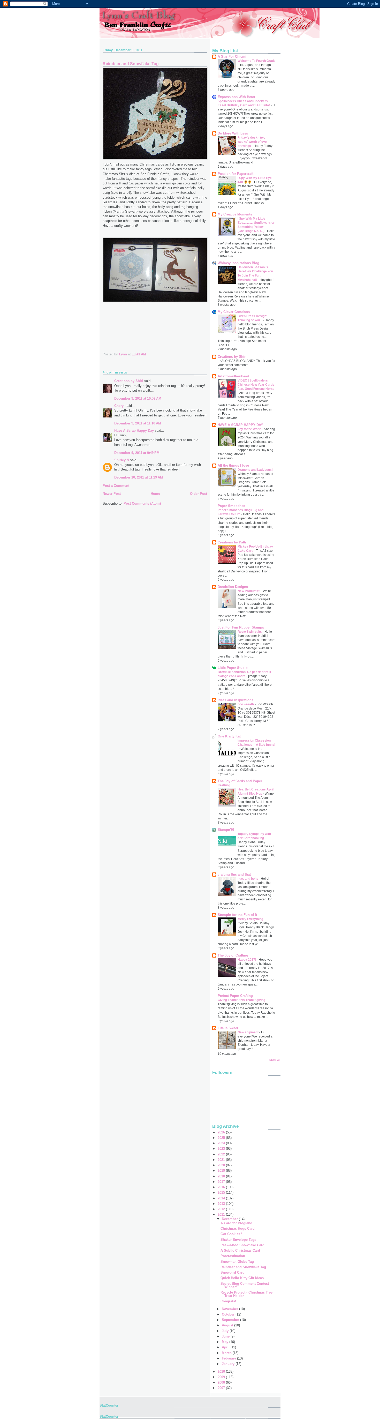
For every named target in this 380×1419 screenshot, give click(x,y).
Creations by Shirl (128, 381)
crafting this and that (234, 874)
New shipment (248, 1032)
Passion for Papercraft (235, 174)
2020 (222, 1165)
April (226, 1347)
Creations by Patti (232, 542)
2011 (222, 1214)
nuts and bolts (248, 878)
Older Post (198, 494)
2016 (222, 1187)
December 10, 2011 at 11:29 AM (138, 477)
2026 (222, 1132)
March (227, 1353)
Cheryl (119, 406)
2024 (222, 1143)
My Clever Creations (234, 312)
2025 (222, 1138)
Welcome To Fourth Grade (257, 61)
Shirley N (121, 460)
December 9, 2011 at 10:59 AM (137, 398)
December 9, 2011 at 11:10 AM (137, 423)
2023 (222, 1149)
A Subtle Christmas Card (240, 1250)
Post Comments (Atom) (142, 503)
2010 (222, 1371)
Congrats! (228, 1301)
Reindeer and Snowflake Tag (243, 1267)
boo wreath (246, 704)
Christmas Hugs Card (238, 1228)
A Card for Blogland (236, 1223)
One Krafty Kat (229, 736)
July (226, 1331)
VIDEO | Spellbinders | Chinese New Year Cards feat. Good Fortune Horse (256, 385)
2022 (222, 1154)
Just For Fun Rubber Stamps (241, 627)
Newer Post (112, 494)
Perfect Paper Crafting (235, 996)
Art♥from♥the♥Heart (233, 376)
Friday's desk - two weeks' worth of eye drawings (252, 142)
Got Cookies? (231, 1234)
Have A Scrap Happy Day (134, 430)
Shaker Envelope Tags (238, 1240)
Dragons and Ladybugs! (255, 470)
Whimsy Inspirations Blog (238, 263)
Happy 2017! (247, 959)
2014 (222, 1198)
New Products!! (249, 591)
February (229, 1358)
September (231, 1320)
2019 (222, 1170)
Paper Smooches (231, 506)
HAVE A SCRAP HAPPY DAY (240, 425)
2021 (222, 1160)
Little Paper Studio (233, 668)
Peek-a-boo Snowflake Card (242, 1245)
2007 (222, 1388)
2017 (222, 1182)
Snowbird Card (233, 1272)
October (228, 1314)
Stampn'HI (226, 830)
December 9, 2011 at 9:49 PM (136, 453)
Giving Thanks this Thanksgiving (242, 1000)
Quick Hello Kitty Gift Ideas (242, 1278)
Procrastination (233, 1256)
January (228, 1364)
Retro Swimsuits (250, 631)
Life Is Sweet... (229, 1028)
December (230, 1219)
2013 (222, 1204)
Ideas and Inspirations (235, 700)
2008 (222, 1382)
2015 (222, 1192)
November (230, 1309)
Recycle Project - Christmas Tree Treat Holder (246, 1294)
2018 (222, 1176)
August (228, 1325)
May (225, 1342)
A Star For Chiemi (232, 56)
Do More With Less (233, 133)
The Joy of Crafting (233, 955)
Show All (274, 1059)
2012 (222, 1209)
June (226, 1336)
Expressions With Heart (236, 97)
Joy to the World (250, 429)
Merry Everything (251, 919)
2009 (222, 1377)
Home (155, 494)
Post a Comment (116, 486)
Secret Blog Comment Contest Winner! (245, 1285)
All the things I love (233, 465)
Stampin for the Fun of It (237, 915)
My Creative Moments (235, 214)
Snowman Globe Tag (237, 1262)
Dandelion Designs (233, 587)
